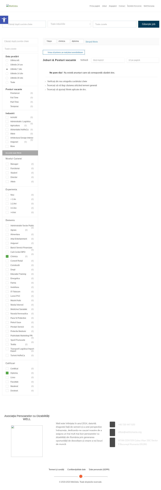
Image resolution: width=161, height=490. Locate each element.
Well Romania (149, 6)
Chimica (19, 256)
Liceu (22, 377)
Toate (12, 82)
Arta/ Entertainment (22, 239)
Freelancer (21, 93)
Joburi (104, 6)
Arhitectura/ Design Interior (21, 138)
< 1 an (22, 199)
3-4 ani (22, 208)
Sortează (84, 60)
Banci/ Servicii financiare (22, 248)
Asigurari (18, 142)
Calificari (10, 363)
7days (49, 41)
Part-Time (21, 102)
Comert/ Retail (22, 261)
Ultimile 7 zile (16, 69)
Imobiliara (22, 287)
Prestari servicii (22, 327)
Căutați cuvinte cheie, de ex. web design (17, 30)
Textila (19, 344)
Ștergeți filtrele (92, 42)
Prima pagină (95, 6)
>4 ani (22, 212)
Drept (22, 270)
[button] (4, 20)
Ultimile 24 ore (16, 65)
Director (22, 177)
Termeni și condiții (56, 469)
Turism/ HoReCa (22, 355)
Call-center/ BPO (22, 252)
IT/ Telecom (22, 292)
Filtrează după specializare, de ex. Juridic (63, 30)
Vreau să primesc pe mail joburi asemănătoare (65, 52)
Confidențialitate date (76, 469)
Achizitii (21, 117)
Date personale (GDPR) (99, 469)
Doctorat (22, 391)
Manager (22, 164)
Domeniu (10, 220)
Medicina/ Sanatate (22, 309)
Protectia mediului (22, 331)
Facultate (22, 382)
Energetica (22, 278)
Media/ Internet (22, 305)
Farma (22, 283)
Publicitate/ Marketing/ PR (22, 336)
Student (22, 173)
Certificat (22, 369)
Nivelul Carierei (14, 158)
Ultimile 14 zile (16, 73)
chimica (62, 41)
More (12, 146)
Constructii (22, 265)
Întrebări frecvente (134, 6)
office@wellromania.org (130, 432)
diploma (75, 41)
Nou (22, 195)
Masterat (22, 386)
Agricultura (18, 125)
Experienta (11, 189)
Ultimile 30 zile (16, 78)
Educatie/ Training (22, 274)
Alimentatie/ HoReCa (21, 130)
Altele (21, 134)
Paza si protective (22, 318)
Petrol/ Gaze (22, 322)
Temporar (21, 106)
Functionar (22, 168)
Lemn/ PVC (22, 296)
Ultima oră (14, 60)
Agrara (19, 230)
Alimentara (22, 234)
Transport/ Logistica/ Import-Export (22, 350)
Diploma (22, 373)
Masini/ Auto (22, 300)
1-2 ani (22, 204)
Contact (122, 6)
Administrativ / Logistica (21, 121)
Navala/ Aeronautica (22, 314)
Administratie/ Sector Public (22, 226)
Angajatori (113, 6)
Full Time (21, 97)
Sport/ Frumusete (22, 340)
